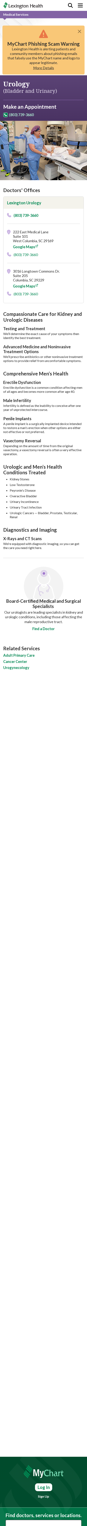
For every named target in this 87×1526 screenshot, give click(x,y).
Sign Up (43, 1496)
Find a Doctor (43, 629)
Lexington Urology (24, 202)
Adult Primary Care (19, 655)
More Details (43, 68)
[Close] (79, 31)
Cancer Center (15, 661)
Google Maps (24, 247)
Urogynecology (16, 667)
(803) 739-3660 (21, 115)
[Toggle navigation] (80, 5)
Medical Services (16, 14)
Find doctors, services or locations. (43, 1515)
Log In (43, 1487)
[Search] (70, 5)
